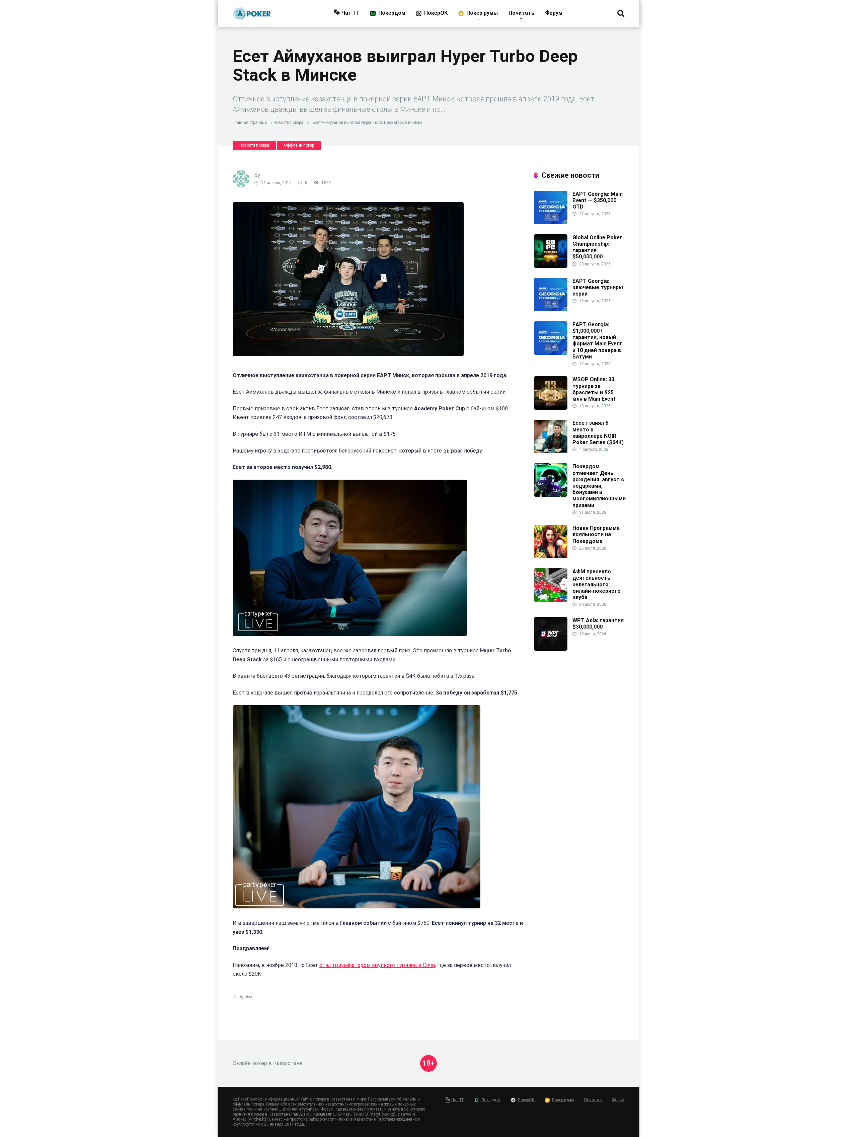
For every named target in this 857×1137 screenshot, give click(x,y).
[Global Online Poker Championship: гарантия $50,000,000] (550, 266)
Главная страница (250, 122)
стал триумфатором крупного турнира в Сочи (377, 965)
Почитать (521, 13)
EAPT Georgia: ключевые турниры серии (597, 287)
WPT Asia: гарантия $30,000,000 (598, 623)
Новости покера (288, 122)
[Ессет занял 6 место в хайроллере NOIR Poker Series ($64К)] (550, 451)
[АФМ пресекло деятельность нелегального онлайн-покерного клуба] (550, 600)
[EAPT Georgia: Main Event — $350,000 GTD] (550, 222)
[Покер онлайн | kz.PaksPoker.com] (252, 11)
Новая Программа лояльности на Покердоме (596, 534)
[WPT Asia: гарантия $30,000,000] (550, 649)
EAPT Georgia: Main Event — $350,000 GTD (597, 200)
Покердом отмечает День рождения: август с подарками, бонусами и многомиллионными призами (599, 485)
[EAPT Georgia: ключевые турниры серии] (550, 309)
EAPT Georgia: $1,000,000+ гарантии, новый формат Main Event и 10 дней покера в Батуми (597, 340)
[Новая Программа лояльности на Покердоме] (550, 556)
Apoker (246, 996)
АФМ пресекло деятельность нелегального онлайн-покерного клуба (596, 584)
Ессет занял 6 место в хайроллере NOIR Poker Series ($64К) (598, 432)
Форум (553, 13)
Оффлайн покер (299, 145)
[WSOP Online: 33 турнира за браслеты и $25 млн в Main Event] (550, 408)
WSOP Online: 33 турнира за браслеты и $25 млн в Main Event (594, 389)
